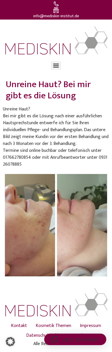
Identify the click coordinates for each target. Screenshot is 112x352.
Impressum (90, 326)
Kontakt (19, 326)
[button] (10, 341)
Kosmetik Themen (53, 326)
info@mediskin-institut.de (56, 16)
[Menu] (56, 65)
